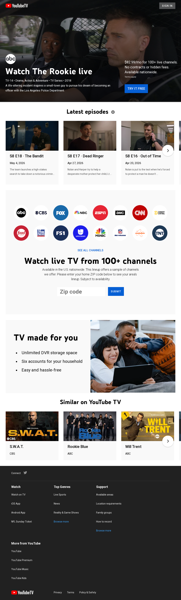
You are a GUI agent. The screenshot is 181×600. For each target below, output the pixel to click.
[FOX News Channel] (41, 233)
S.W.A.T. (17, 446)
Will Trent (133, 446)
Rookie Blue (78, 446)
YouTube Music (19, 569)
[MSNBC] (100, 233)
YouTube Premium (21, 560)
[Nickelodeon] (140, 233)
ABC (70, 453)
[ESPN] (100, 213)
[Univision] (80, 233)
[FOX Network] (61, 213)
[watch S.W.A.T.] (32, 426)
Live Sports (60, 494)
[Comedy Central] (160, 213)
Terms (70, 592)
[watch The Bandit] (32, 136)
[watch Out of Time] (147, 136)
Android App (18, 512)
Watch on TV (18, 494)
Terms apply (130, 77)
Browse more (61, 521)
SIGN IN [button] (167, 5)
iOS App (15, 503)
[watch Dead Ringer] (89, 136)
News (57, 503)
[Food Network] (21, 233)
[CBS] (41, 213)
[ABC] (10, 59)
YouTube (16, 551)
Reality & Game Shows (66, 512)
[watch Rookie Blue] (89, 426)
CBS (12, 453)
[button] (168, 150)
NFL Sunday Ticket (21, 521)
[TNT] (160, 233)
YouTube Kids (19, 578)
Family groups (104, 512)
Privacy (58, 592)
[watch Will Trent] (147, 426)
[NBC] (80, 213)
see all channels (90, 250)
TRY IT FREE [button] (136, 88)
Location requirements (108, 503)
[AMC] (120, 213)
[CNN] (140, 213)
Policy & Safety (87, 592)
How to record (104, 521)
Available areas (104, 494)
